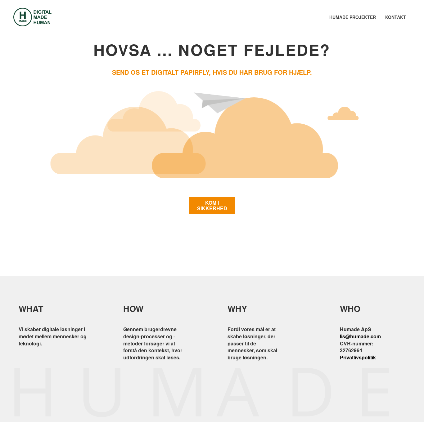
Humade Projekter (352, 17)
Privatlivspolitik (358, 357)
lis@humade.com (360, 336)
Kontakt (395, 17)
